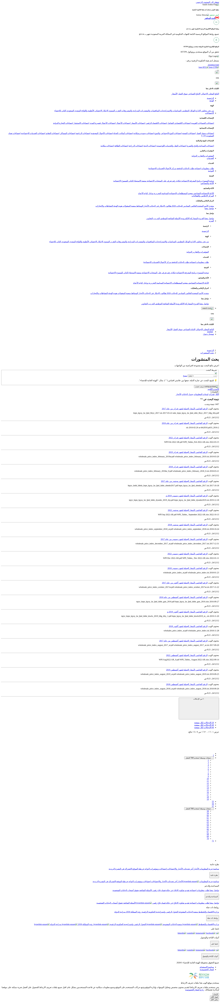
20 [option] (204, 723)
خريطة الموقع (138, 869)
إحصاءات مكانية (107, 146)
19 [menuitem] (208, 799)
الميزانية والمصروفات (130, 111)
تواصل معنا (209, 218)
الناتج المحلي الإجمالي (210, 94)
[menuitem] (207, 967)
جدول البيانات (187, 394)
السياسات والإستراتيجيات (170, 111)
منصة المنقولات (129, 206)
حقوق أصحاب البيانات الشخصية (126, 890)
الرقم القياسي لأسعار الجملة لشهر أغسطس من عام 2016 (183, 597)
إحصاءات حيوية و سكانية (143, 133)
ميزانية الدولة (120, 912)
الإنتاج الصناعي (194, 94)
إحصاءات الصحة (189, 133)
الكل (217, 394)
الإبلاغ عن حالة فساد (169, 890)
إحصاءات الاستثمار (81, 123)
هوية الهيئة (117, 206)
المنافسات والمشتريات (150, 111)
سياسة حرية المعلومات (209, 869)
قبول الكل (214, 997)
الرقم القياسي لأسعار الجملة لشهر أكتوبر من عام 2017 (185, 583)
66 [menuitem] (208, 829)
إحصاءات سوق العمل (205, 133)
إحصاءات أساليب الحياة (123, 133)
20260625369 (213, 65)
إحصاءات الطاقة (121, 146)
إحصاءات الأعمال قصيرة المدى (103, 123)
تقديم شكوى (183, 890)
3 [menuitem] (208, 762)
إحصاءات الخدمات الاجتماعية (33, 133)
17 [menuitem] (208, 795)
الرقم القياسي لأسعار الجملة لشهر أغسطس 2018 (187, 684)
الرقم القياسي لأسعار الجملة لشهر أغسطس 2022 (187, 655)
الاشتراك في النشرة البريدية (120, 869)
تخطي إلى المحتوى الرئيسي (207, 2)
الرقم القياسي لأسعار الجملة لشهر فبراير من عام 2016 (185, 423)
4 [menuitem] (208, 765)
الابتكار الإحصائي (101, 111)
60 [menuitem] (208, 816)
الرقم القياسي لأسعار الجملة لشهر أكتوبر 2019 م (187, 612)
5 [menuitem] (208, 767)
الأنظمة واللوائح (87, 111)
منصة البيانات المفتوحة (188, 912)
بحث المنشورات (207, 353)
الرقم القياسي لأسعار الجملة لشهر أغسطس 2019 (187, 670)
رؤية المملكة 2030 (133, 912)
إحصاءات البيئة (150, 146)
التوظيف (164, 218)
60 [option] (204, 727)
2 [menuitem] (208, 760)
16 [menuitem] (208, 792)
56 (213, 804)
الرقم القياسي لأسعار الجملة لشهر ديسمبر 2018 (188, 568)
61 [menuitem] (208, 818)
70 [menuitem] (208, 838)
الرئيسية (205, 231)
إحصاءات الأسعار (138, 123)
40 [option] (204, 725)
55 (213, 801)
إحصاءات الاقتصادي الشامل (179, 123)
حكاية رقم (176, 181)
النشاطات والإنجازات (104, 206)
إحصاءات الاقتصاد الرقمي (156, 123)
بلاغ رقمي (156, 890)
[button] (207, 15)
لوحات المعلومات (201, 394)
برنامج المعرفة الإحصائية (191, 181)
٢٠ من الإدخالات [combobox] (198, 699)
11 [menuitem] (208, 781)
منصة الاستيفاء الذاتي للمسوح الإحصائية (129, 181)
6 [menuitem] (208, 769)
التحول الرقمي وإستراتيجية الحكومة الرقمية (159, 912)
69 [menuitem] (208, 836)
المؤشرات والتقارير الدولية (203, 156)
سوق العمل (183, 94)
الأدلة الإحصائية (207, 193)
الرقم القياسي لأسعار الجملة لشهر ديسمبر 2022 (188, 554)
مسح (185, 376)
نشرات (212, 394)
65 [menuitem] (208, 827)
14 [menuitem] (208, 788)
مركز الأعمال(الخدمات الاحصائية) (162, 168)
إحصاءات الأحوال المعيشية (102, 133)
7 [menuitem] (208, 772)
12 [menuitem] (208, 783)
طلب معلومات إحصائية (204, 168)
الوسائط (139, 206)
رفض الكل (214, 1000)
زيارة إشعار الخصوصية (194, 990)
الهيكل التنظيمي (188, 111)
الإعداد (215, 994)
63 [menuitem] (208, 822)
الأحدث (216, 389)
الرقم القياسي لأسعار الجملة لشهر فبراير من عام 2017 (185, 409)
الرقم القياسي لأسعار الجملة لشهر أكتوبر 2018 (188, 626)
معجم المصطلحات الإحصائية (181, 193)
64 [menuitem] (208, 825)
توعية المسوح (208, 181)
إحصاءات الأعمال (123, 123)
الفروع (201, 218)
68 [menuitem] (208, 834)
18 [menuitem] (208, 797)
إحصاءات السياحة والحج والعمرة (200, 146)
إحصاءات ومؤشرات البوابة (155, 869)
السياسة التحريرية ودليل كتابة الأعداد (153, 193)
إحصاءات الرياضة (83, 133)
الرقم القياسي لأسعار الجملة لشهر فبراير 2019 (188, 452)
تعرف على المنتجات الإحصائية (159, 181)
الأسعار (174, 94)
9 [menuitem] (208, 776)
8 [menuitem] (208, 774)
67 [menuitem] (208, 832)
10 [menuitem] (208, 779)
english (210, 332)
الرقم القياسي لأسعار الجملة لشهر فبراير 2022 (188, 438)
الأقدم (210, 389)
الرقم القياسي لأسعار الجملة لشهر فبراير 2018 (188, 467)
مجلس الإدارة (201, 111)
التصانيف (197, 193)
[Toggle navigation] (218, 70)
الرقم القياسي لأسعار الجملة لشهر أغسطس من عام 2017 (183, 641)
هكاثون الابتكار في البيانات (160, 206)
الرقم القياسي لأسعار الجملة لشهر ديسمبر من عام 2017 (184, 539)
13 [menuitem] (208, 785)
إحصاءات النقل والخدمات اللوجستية (171, 146)
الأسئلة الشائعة (174, 218)
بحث (190, 376)
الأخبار (146, 206)
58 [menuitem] (208, 811)
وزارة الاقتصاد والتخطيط (208, 912)
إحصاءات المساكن (67, 133)
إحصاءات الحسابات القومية (202, 123)
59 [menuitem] (208, 813)
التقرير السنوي (114, 111)
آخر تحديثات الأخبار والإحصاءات (180, 869)
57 (213, 806)
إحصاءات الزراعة (136, 146)
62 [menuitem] (208, 820)
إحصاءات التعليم (52, 133)
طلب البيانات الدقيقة (185, 168)
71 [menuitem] (213, 841)
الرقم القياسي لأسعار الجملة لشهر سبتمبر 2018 (188, 525)
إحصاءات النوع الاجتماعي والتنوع (168, 133)
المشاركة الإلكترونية (189, 218)
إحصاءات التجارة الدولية (63, 123)
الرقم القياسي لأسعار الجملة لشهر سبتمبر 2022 (188, 510)
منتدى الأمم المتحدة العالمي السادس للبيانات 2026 (192, 206)
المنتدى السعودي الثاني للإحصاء (67, 111)
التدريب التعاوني (153, 218)
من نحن (210, 111)
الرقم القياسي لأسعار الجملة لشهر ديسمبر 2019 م (187, 496)
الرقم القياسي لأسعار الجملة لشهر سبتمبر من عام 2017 (184, 481)
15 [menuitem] (208, 790)
